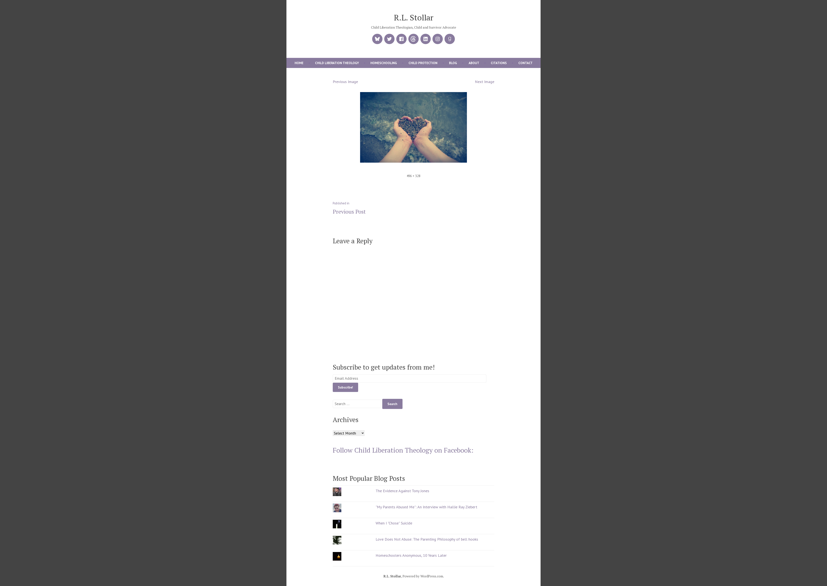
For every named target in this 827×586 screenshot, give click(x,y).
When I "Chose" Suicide (394, 523)
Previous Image (345, 81)
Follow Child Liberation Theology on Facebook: (403, 450)
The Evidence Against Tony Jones (402, 490)
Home (299, 63)
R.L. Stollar (413, 17)
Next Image (484, 81)
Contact (525, 63)
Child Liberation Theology (337, 63)
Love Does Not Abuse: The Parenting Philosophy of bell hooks (427, 539)
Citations (499, 63)
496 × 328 (413, 176)
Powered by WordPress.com (423, 576)
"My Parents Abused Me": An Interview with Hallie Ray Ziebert (426, 506)
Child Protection (423, 63)
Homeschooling (383, 63)
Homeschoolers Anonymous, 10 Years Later (411, 555)
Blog (453, 63)
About (474, 63)
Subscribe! (345, 387)
